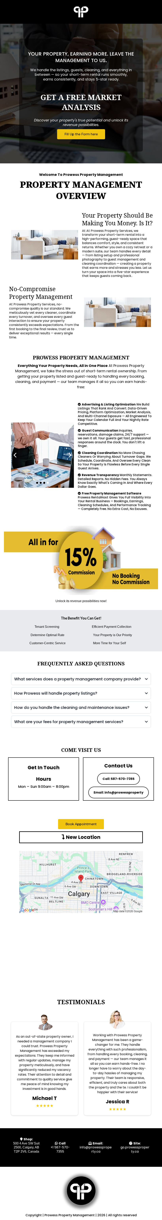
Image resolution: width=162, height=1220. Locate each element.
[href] (81, 882)
